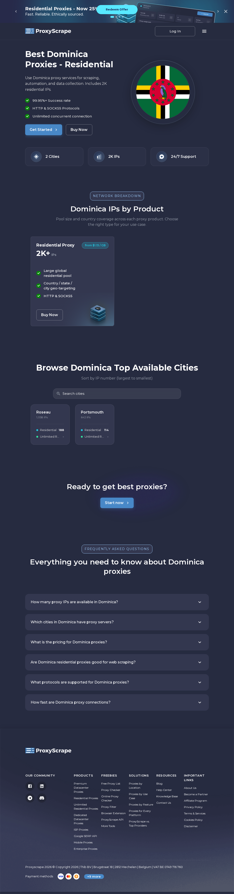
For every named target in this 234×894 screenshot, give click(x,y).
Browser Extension (113, 813)
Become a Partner (196, 794)
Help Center (164, 790)
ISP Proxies (81, 829)
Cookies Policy (193, 819)
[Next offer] (218, 11)
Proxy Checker (110, 790)
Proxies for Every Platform (140, 813)
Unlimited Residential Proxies (86, 806)
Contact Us (163, 802)
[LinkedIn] (41, 786)
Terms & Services (194, 813)
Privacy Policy (193, 807)
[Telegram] (30, 798)
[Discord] (41, 798)
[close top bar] (226, 11)
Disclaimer (191, 826)
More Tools (108, 826)
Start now (114, 503)
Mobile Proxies (83, 842)
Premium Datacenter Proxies (81, 787)
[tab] (112, 17)
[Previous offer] (16, 11)
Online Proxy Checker (110, 798)
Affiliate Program (195, 800)
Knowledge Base (167, 796)
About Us (190, 788)
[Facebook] (30, 786)
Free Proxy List (110, 783)
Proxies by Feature (141, 804)
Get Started (41, 129)
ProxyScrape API (112, 819)
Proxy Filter (108, 806)
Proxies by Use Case (138, 796)
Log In (175, 31)
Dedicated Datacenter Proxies (81, 819)
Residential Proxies (86, 798)
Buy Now (79, 129)
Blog (159, 783)
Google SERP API (85, 836)
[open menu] (204, 31)
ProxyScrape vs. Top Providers (139, 823)
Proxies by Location (135, 785)
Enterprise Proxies (85, 848)
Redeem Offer (117, 9)
